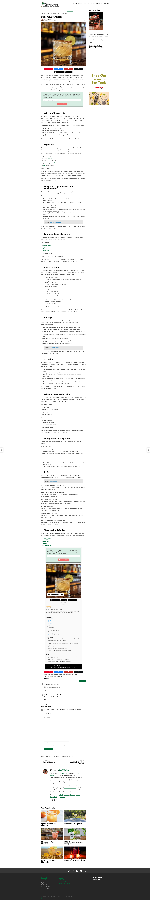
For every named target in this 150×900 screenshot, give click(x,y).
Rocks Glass (46, 250)
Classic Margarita (48, 540)
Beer (85, 3)
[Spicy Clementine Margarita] (52, 816)
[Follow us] (104, 4)
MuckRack (62, 797)
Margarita (60, 756)
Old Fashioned (47, 545)
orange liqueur (68, 756)
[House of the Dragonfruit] (75, 853)
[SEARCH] (106, 4)
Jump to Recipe (59, 72)
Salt (44, 165)
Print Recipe (69, 72)
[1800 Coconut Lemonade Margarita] (75, 834)
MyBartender (64, 773)
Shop (88, 3)
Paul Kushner (62, 614)
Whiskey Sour (46, 541)
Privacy (43, 898)
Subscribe (93, 3)
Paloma (45, 543)
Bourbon (44, 756)
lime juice (50, 158)
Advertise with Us (63, 881)
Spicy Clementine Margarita (48, 825)
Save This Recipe (62, 103)
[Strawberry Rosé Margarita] (52, 834)
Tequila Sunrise (47, 538)
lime (54, 756)
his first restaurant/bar (70, 788)
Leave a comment (58, 667)
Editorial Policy (63, 880)
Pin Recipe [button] (64, 600)
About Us (43, 880)
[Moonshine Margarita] (75, 816)
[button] (46, 606)
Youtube (78, 795)
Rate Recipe (73, 600)
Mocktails (80, 3)
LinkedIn (61, 795)
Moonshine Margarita (73, 824)
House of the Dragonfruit (74, 860)
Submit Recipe (99, 3)
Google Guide (53, 797)
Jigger (44, 247)
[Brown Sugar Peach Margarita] (52, 853)
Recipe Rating (46, 712)
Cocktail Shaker (47, 245)
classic (50, 756)
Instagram (66, 795)
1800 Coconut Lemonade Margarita (74, 843)
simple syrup (52, 162)
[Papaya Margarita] (1, 450)
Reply (45, 690)
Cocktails (75, 3)
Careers (61, 878)
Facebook (72, 795)
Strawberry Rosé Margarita (48, 843)
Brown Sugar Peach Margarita (49, 861)
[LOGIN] (108, 4)
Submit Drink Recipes (64, 883)
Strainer (45, 248)
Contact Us (44, 878)
